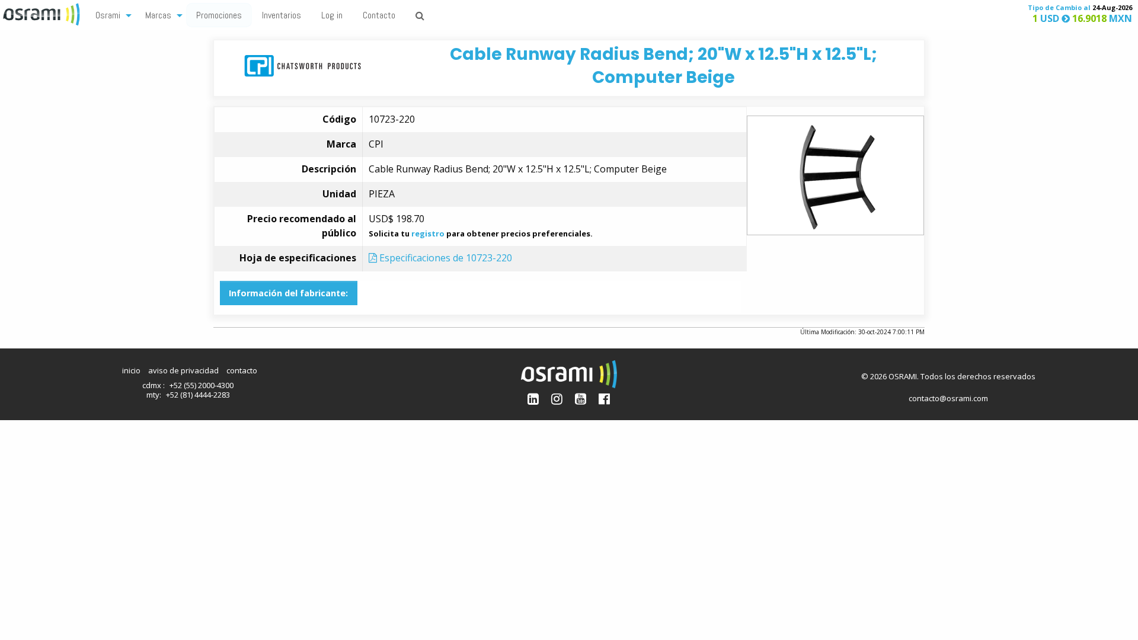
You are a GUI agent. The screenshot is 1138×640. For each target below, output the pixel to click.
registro (428, 233)
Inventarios (281, 15)
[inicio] (42, 13)
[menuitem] (110, 14)
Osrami (107, 15)
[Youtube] (580, 398)
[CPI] (302, 65)
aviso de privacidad (183, 370)
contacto (241, 370)
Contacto (379, 15)
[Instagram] (556, 398)
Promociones (219, 15)
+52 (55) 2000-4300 (202, 385)
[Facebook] (604, 398)
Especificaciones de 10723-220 (444, 257)
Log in (332, 15)
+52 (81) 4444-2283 (198, 394)
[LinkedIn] (533, 398)
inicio (131, 370)
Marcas (158, 15)
